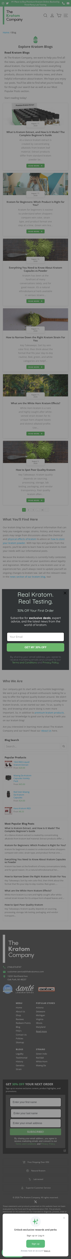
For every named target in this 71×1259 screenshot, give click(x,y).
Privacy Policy (51, 662)
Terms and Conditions (24, 662)
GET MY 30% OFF (36, 647)
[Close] (65, 593)
